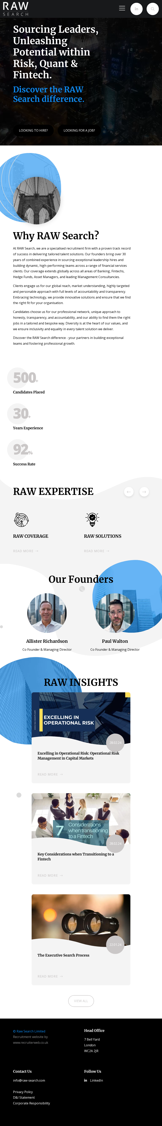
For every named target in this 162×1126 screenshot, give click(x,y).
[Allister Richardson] (47, 613)
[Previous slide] (129, 492)
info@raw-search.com (29, 1080)
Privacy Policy (23, 1092)
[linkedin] (136, 9)
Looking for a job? (79, 130)
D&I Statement (24, 1097)
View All (81, 1001)
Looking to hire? (33, 130)
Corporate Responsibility (31, 1103)
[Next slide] (144, 492)
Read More (48, 774)
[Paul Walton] (115, 613)
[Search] (153, 9)
